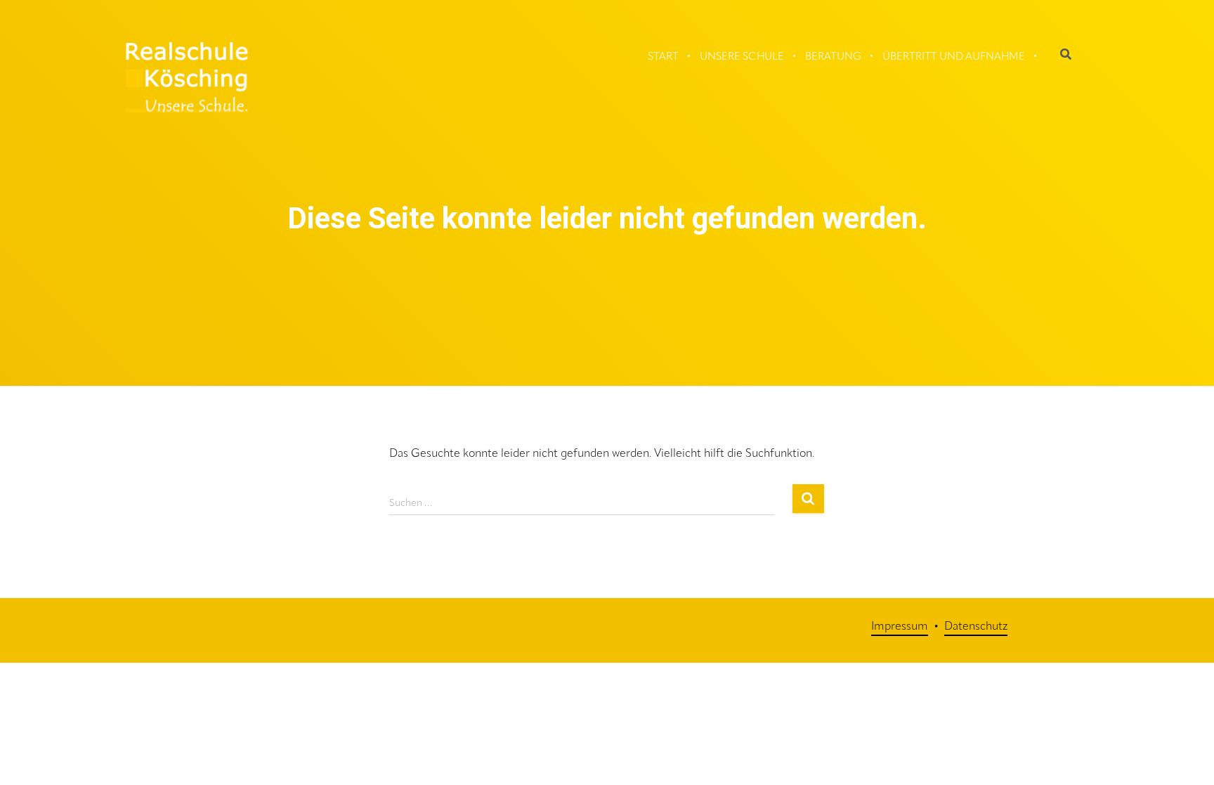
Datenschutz (975, 626)
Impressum (899, 626)
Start (663, 57)
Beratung (833, 57)
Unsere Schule (742, 57)
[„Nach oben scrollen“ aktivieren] (1189, 736)
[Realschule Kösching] (187, 77)
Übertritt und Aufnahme (953, 57)
